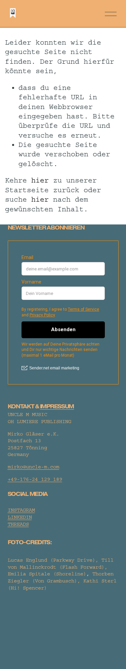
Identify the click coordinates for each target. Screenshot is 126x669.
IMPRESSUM (57, 406)
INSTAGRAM (21, 510)
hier (40, 180)
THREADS (18, 524)
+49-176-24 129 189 (35, 479)
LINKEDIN (20, 517)
